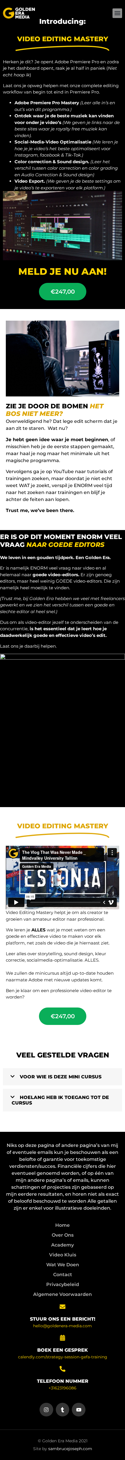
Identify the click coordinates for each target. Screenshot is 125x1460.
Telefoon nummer (62, 1381)
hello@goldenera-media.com (62, 1325)
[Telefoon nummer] (62, 1369)
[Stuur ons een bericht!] (62, 1307)
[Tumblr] (62, 1409)
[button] (117, 13)
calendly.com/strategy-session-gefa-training (62, 1357)
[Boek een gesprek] (62, 1338)
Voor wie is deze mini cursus (60, 1077)
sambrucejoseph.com (70, 1448)
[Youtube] (78, 1409)
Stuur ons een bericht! (62, 1319)
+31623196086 (62, 1388)
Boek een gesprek (62, 1350)
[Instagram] (46, 1409)
